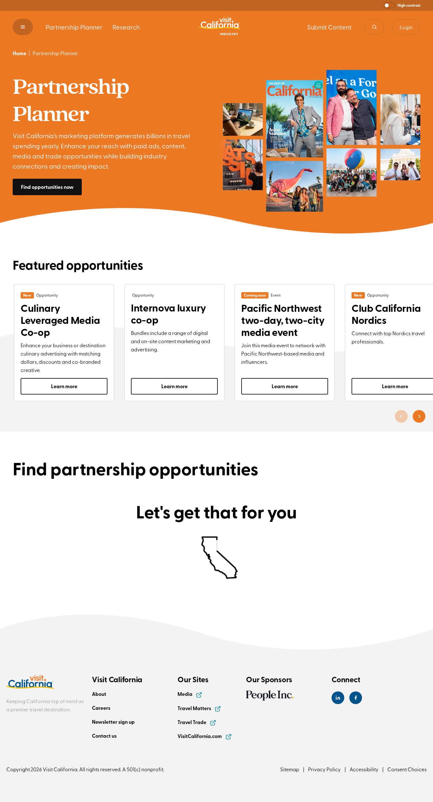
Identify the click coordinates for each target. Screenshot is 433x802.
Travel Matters (195, 708)
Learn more (64, 386)
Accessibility (364, 769)
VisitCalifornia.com (200, 736)
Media (185, 693)
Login (406, 26)
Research (126, 26)
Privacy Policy (324, 769)
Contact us (104, 735)
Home (19, 53)
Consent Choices (407, 769)
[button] (402, 5)
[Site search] (374, 27)
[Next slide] (419, 416)
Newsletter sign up (113, 721)
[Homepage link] (219, 27)
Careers (101, 707)
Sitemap (289, 769)
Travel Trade (192, 722)
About (99, 693)
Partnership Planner (74, 26)
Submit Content (329, 26)
